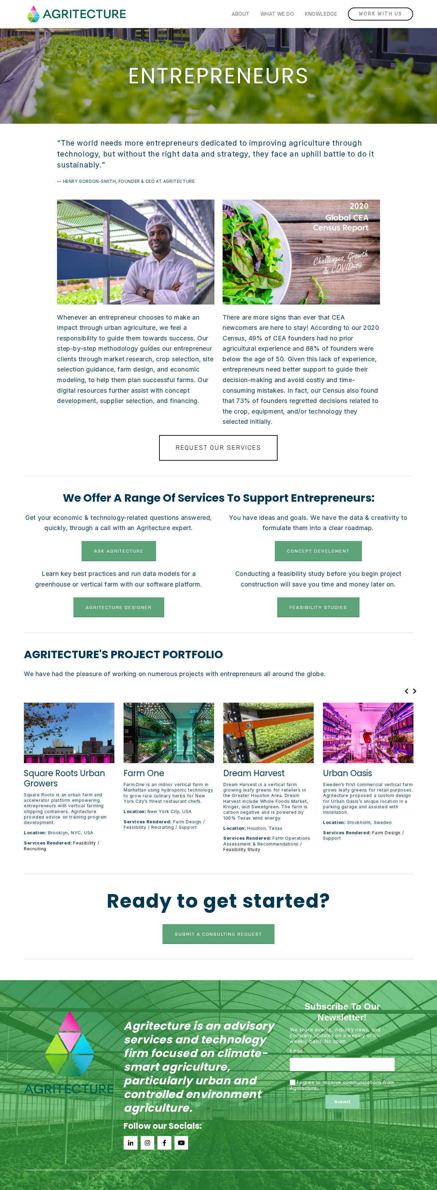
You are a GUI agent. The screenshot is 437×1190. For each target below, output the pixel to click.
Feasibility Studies (318, 607)
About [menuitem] (241, 14)
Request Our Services (218, 447)
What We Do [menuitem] (277, 14)
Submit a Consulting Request (218, 934)
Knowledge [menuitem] (321, 14)
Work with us (380, 14)
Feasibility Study (241, 849)
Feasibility (84, 843)
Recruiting (35, 848)
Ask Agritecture (119, 551)
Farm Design (386, 832)
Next (415, 691)
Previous (407, 691)
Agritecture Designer (119, 607)
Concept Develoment (318, 551)
